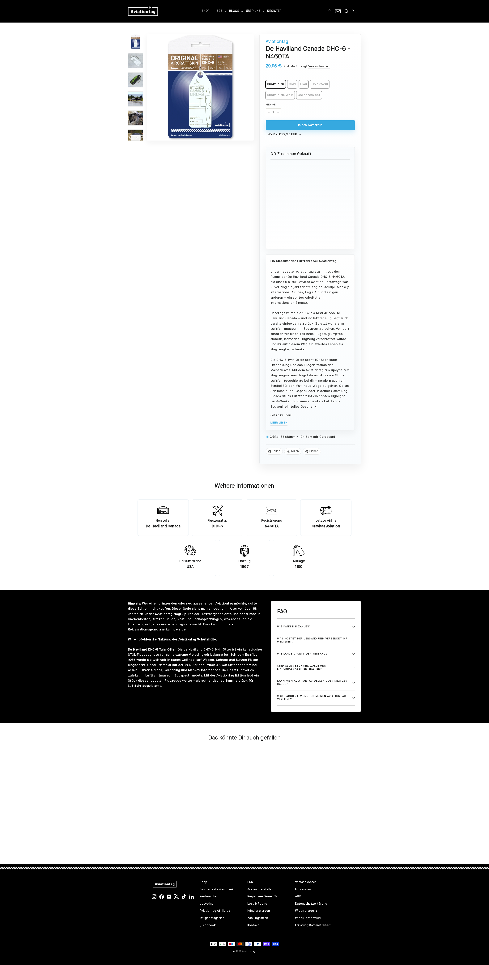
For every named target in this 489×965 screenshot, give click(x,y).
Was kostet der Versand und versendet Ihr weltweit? (312, 640)
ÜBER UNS (254, 11)
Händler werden (258, 910)
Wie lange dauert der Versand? (302, 654)
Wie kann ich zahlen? (294, 627)
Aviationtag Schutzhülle (197, 639)
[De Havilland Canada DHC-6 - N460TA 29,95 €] (310, 186)
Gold (292, 84)
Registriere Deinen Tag (263, 896)
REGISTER (274, 11)
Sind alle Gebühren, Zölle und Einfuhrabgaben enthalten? (301, 667)
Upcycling (207, 903)
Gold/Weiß (320, 84)
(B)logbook (208, 925)
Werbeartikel (208, 896)
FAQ (250, 882)
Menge (271, 104)
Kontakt (253, 925)
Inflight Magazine (212, 918)
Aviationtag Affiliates (215, 910)
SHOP (206, 11)
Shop (203, 882)
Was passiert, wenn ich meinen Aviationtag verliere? (311, 698)
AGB (298, 896)
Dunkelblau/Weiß (280, 95)
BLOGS (234, 11)
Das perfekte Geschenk (217, 889)
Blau (303, 84)
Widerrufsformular (308, 918)
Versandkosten (319, 66)
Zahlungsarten (257, 918)
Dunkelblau (275, 84)
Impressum (303, 889)
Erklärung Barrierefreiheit (313, 925)
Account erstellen (260, 889)
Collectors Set (309, 95)
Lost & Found (257, 903)
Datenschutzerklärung (311, 903)
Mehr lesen (278, 422)
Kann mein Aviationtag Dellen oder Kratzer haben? (312, 682)
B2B (219, 11)
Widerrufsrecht (306, 910)
